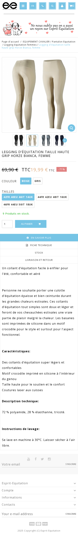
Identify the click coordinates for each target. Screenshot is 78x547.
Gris (37, 181)
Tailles (8, 192)
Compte (8, 490)
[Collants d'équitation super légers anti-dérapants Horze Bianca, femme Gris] (46, 140)
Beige (26, 181)
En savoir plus (41, 237)
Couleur (9, 181)
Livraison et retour (39, 260)
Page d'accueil (10, 41)
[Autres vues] (13, 140)
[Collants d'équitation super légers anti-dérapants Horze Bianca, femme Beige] (32, 140)
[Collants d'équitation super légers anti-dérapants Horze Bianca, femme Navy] (59, 140)
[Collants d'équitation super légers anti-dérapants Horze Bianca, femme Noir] (18, 140)
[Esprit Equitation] (10, 6)
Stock (39, 252)
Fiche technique (41, 245)
